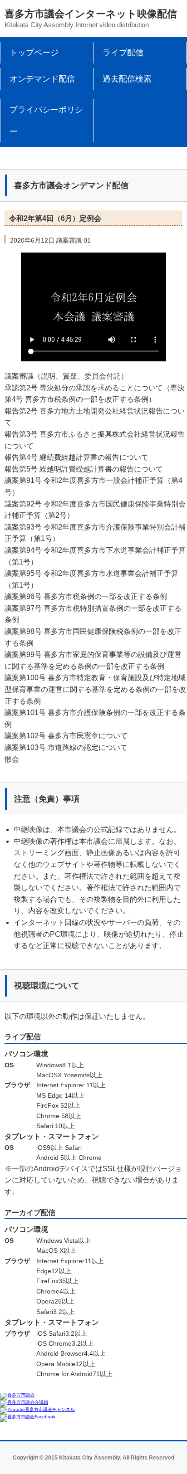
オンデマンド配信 (42, 78)
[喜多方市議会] (17, 1394)
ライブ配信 (123, 52)
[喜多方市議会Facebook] (27, 1416)
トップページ (34, 52)
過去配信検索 (127, 78)
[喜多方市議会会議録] (24, 1402)
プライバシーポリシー (46, 120)
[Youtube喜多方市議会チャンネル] (37, 1409)
